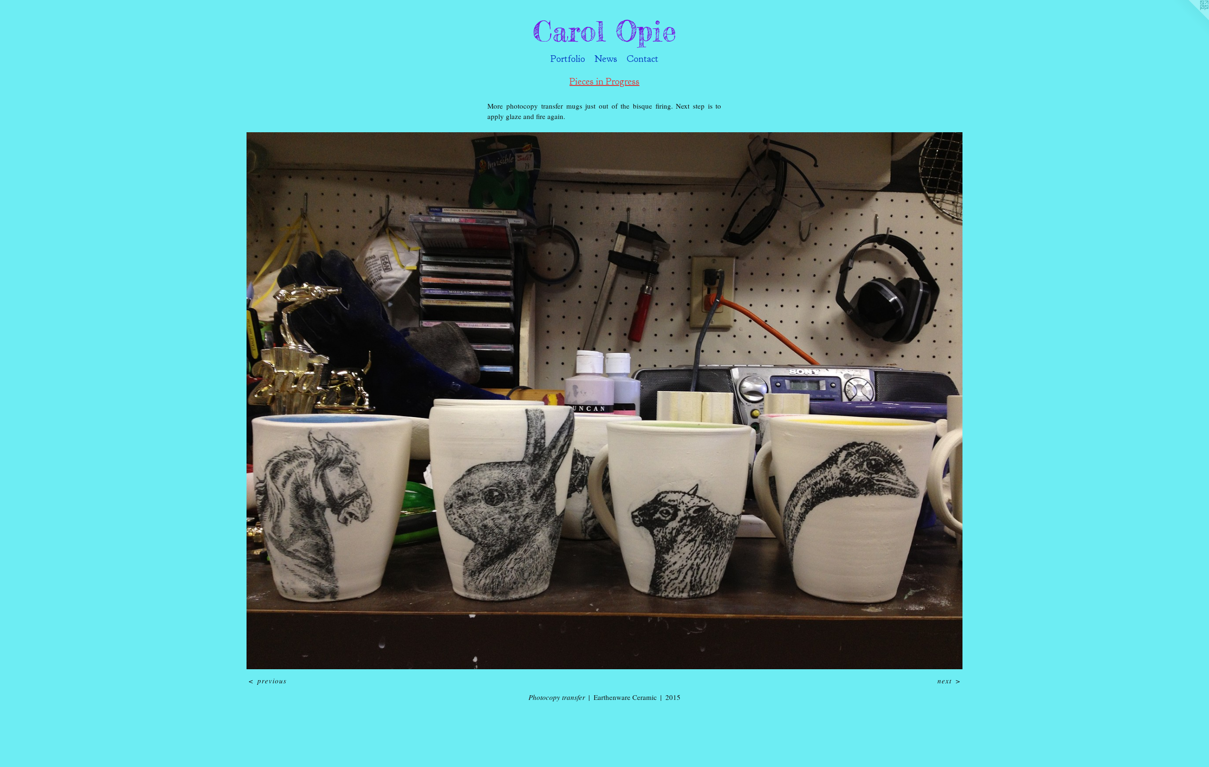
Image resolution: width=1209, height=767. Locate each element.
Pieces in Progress (604, 81)
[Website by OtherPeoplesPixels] (1190, 19)
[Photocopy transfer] (604, 400)
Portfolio (568, 59)
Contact (642, 59)
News (606, 59)
